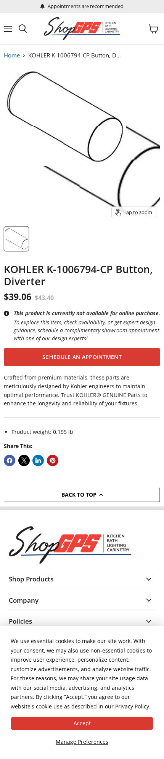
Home (12, 55)
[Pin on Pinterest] (52, 460)
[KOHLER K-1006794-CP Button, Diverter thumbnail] (16, 239)
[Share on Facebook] (9, 460)
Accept (82, 723)
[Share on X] (24, 460)
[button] (82, 357)
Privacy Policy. (133, 706)
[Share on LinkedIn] (38, 460)
